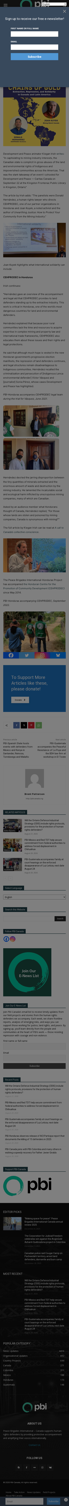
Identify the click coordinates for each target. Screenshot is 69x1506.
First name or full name (25, 28)
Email (14, 41)
